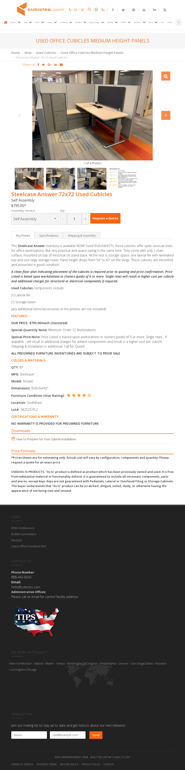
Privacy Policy (91, 764)
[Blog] (163, 9)
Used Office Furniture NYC (28, 546)
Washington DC (77, 663)
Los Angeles (17, 669)
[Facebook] (111, 9)
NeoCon (16, 540)
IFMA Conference (23, 528)
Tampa (60, 663)
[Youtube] (142, 9)
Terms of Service (22, 764)
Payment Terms (47, 764)
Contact (169, 22)
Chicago (31, 669)
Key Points (23, 235)
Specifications (48, 235)
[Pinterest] (132, 9)
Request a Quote (105, 218)
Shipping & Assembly (82, 235)
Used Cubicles (46, 53)
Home (15, 53)
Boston (27, 663)
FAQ (162, 22)
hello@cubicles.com (25, 587)
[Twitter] (121, 9)
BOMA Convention (23, 534)
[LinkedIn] (152, 9)
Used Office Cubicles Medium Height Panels (92, 53)
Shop (28, 53)
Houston (160, 663)
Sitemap (109, 764)
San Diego (137, 663)
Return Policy (69, 764)
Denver (124, 663)
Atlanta (38, 663)
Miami (49, 663)
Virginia (92, 663)
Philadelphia (108, 663)
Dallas (149, 663)
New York (15, 663)
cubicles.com (121, 757)
